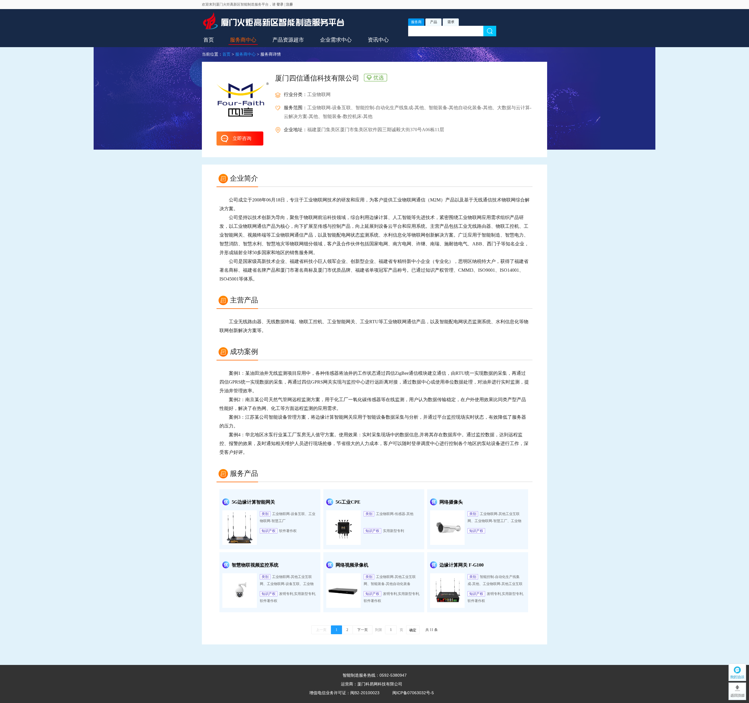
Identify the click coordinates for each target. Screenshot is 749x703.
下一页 (362, 630)
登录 (280, 4)
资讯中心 (378, 40)
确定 (412, 630)
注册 (289, 4)
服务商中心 (243, 40)
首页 (208, 40)
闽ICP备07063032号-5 (413, 692)
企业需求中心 (336, 40)
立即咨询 (242, 138)
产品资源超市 (288, 40)
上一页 (321, 630)
